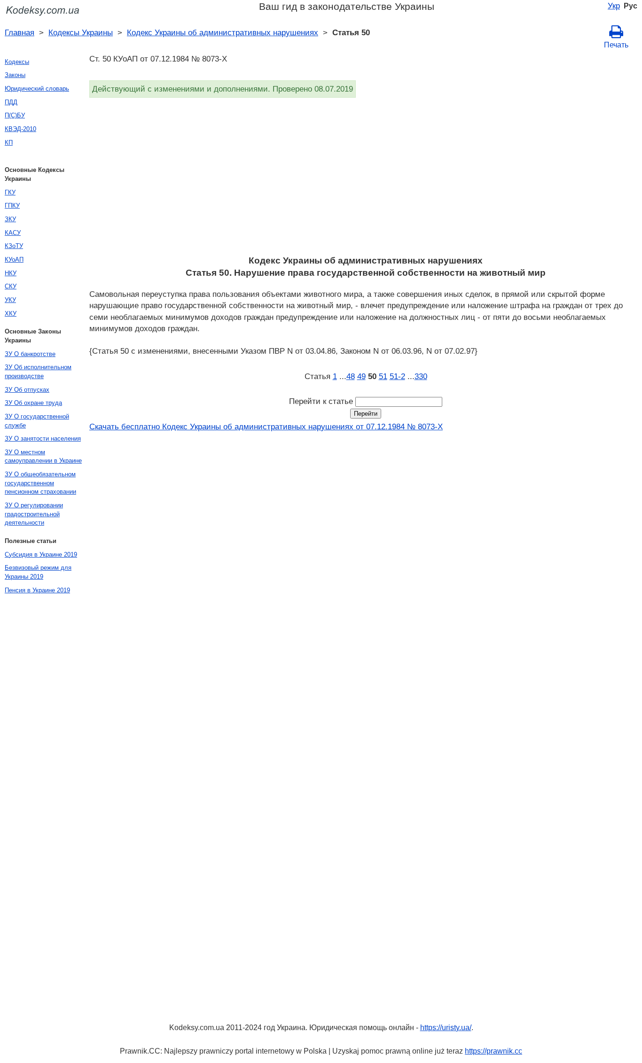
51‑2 (397, 376)
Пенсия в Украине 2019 (37, 590)
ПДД (11, 102)
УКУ (10, 299)
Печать (616, 45)
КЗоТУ (14, 245)
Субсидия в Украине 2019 (41, 554)
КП (9, 142)
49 (361, 376)
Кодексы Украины (80, 32)
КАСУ (13, 232)
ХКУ (10, 313)
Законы (15, 74)
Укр (614, 5)
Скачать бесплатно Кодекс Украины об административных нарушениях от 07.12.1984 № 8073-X (266, 426)
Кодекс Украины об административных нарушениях (222, 32)
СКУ (10, 286)
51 (383, 376)
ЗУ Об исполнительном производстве (38, 372)
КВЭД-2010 (20, 128)
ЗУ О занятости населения (43, 438)
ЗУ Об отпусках (27, 389)
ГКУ (10, 192)
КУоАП (14, 259)
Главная (19, 32)
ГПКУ (12, 205)
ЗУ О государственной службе (37, 421)
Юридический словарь (37, 88)
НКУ (10, 273)
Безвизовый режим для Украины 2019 (38, 572)
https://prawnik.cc (493, 1051)
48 (350, 376)
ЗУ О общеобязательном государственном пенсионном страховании (40, 483)
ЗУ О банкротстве (30, 353)
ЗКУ (10, 219)
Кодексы (17, 61)
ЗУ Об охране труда (33, 402)
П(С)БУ (15, 115)
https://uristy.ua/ (445, 1028)
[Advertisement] (365, 179)
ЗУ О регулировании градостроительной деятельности (34, 514)
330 (421, 376)
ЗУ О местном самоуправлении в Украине (43, 457)
